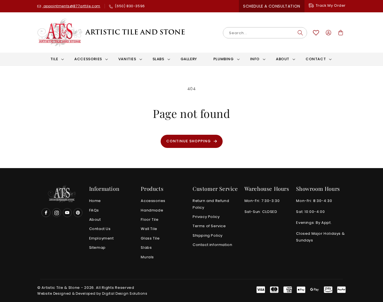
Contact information (212, 245)
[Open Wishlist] (316, 33)
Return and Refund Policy (211, 204)
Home (95, 201)
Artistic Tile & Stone (60, 287)
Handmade (152, 210)
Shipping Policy (208, 235)
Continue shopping (188, 141)
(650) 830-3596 (129, 6)
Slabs (146, 247)
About (95, 219)
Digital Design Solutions (124, 293)
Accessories (153, 201)
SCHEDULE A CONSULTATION (271, 6)
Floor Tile (149, 219)
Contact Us (100, 229)
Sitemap (97, 247)
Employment (101, 238)
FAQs (94, 210)
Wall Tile (149, 229)
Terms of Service (209, 226)
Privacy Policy (206, 217)
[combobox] (264, 33)
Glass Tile (150, 238)
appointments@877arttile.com (71, 6)
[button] (54, 59)
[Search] (300, 33)
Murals (147, 257)
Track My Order (331, 5)
